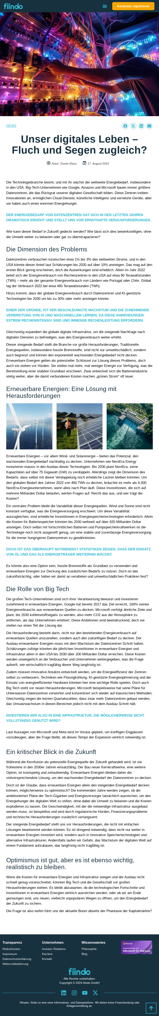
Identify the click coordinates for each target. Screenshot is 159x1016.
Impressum (9, 954)
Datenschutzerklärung (16, 959)
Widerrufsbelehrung (15, 964)
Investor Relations (54, 949)
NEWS (11, 126)
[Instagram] (74, 993)
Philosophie (89, 949)
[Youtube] (85, 993)
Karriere (47, 954)
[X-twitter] (95, 993)
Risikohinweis (11, 949)
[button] (104, 6)
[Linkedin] (64, 993)
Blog (84, 954)
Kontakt (47, 959)
